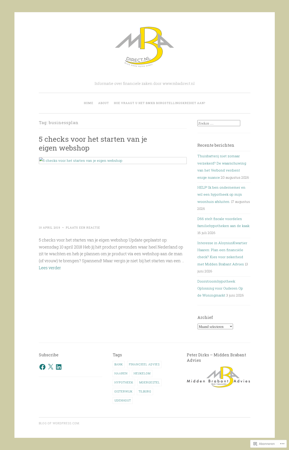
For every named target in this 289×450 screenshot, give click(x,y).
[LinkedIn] (58, 367)
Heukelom (142, 373)
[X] (50, 367)
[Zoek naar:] (218, 123)
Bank (118, 364)
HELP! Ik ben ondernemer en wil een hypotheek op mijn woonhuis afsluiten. (221, 194)
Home (88, 103)
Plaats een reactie (83, 227)
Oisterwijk (123, 391)
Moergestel (149, 382)
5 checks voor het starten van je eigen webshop (93, 143)
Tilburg (145, 391)
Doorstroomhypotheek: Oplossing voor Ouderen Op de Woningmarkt (220, 288)
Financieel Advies (144, 364)
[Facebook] (42, 367)
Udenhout (122, 400)
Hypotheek (123, 382)
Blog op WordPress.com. (59, 423)
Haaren (121, 373)
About (103, 103)
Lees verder (50, 267)
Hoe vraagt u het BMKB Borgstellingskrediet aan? (159, 103)
